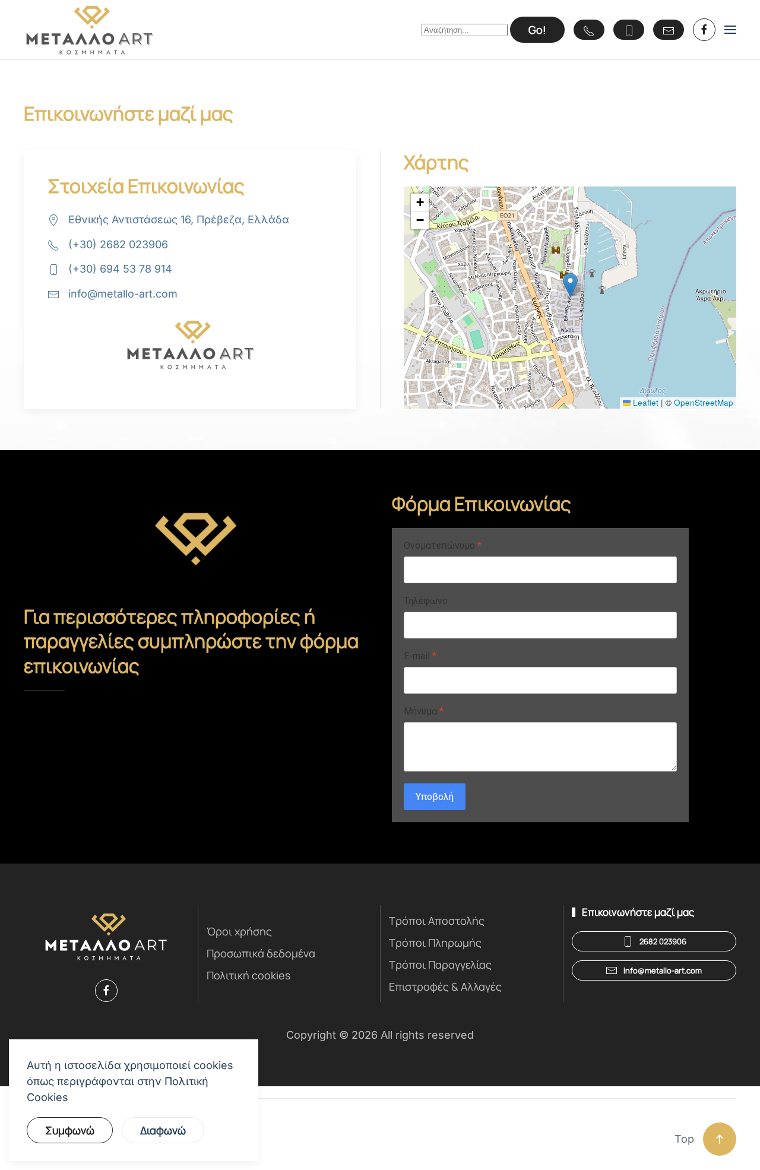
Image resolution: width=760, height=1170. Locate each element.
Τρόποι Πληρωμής (435, 942)
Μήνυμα (424, 711)
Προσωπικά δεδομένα (261, 953)
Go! (537, 30)
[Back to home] (89, 29)
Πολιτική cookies (248, 975)
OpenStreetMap (703, 402)
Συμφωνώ (69, 1130)
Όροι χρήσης (239, 931)
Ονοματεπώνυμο (443, 545)
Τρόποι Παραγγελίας (440, 964)
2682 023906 (662, 941)
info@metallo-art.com (123, 293)
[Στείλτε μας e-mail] (668, 30)
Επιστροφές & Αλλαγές (445, 986)
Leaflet (644, 402)
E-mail (420, 656)
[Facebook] (106, 990)
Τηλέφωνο (426, 600)
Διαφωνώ (163, 1130)
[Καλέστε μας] (589, 30)
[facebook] (704, 29)
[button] (730, 29)
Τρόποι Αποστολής (436, 920)
